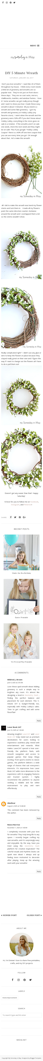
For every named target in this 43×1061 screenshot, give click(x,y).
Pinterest (28, 504)
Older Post (33, 915)
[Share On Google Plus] (24, 517)
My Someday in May (14, 1058)
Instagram (15, 504)
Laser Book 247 (14, 727)
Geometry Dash (31, 695)
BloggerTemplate (35, 1058)
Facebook (34, 502)
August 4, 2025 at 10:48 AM (16, 806)
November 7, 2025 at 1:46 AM (17, 828)
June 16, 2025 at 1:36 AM (15, 730)
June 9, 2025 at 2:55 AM (15, 683)
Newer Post (10, 915)
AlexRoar (11, 803)
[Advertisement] (21, 21)
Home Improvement (10, 998)
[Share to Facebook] (11, 517)
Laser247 (26, 734)
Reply (39, 721)
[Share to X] (15, 517)
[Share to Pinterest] (20, 517)
